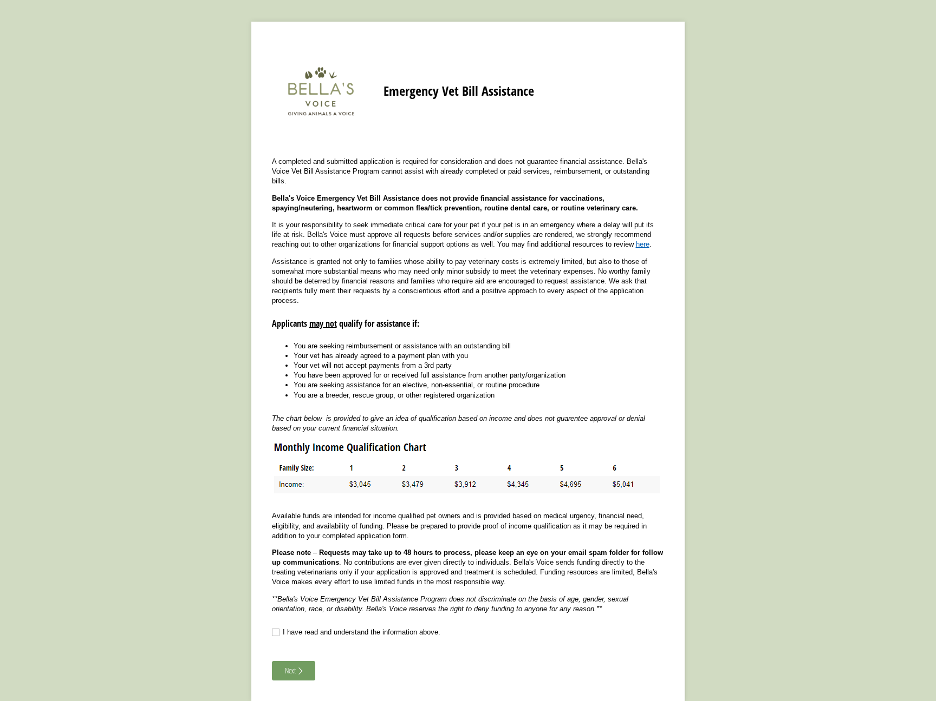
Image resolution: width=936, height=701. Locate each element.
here (642, 244)
